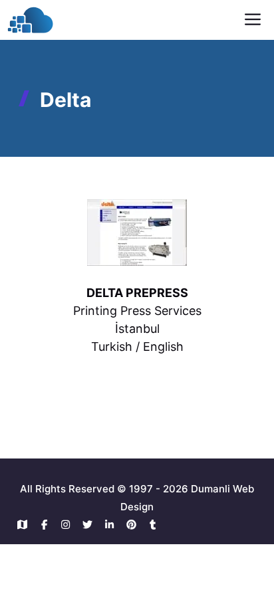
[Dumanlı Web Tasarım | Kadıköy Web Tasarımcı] (30, 20)
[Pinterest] (134, 524)
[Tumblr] (153, 524)
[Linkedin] (112, 524)
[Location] (25, 524)
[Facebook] (47, 524)
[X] (90, 524)
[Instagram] (69, 524)
